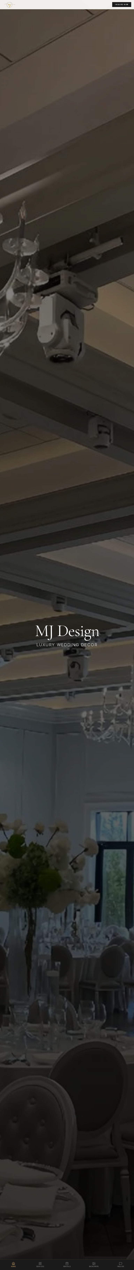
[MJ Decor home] (10, 4)
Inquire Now (121, 4)
